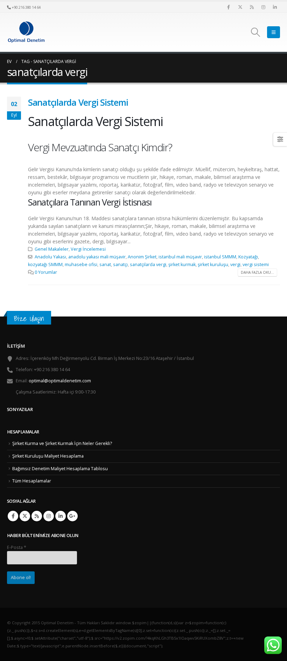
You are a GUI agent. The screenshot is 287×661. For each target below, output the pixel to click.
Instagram (48, 516)
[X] (240, 7)
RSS (36, 516)
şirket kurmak (182, 264)
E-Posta (16, 547)
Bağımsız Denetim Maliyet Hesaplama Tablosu (60, 469)
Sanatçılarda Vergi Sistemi (78, 102)
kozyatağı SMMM (45, 264)
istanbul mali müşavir (180, 257)
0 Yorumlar (46, 272)
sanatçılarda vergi (148, 264)
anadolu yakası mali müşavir (97, 257)
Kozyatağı (248, 257)
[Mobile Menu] (273, 32)
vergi (235, 264)
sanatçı (120, 264)
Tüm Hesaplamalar (31, 481)
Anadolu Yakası (50, 257)
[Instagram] (263, 7)
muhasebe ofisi (81, 264)
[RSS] (252, 7)
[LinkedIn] (275, 7)
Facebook (13, 516)
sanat (105, 264)
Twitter (25, 516)
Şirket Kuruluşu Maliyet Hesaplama (48, 456)
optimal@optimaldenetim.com (60, 381)
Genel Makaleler (52, 249)
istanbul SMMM (220, 257)
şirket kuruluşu (213, 264)
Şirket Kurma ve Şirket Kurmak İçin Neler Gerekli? (62, 443)
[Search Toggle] (255, 32)
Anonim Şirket (142, 257)
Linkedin (60, 516)
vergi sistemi (256, 264)
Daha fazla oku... (257, 272)
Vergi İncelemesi (88, 249)
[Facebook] (228, 7)
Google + (72, 516)
